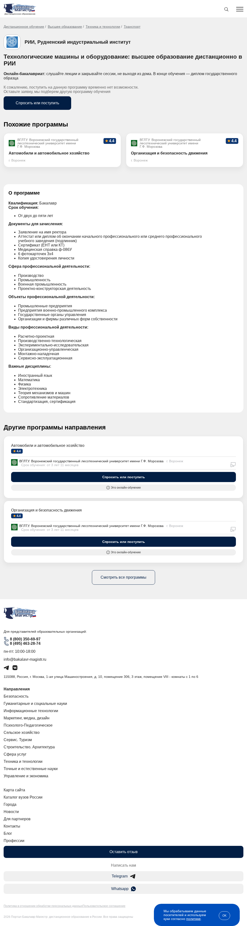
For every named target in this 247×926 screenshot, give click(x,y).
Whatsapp (120, 889)
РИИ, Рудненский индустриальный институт (78, 42)
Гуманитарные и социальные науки (35, 704)
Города (10, 804)
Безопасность (16, 696)
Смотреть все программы (123, 577)
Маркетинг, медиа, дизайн (26, 718)
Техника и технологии (103, 26)
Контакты (12, 826)
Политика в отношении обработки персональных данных (43, 906)
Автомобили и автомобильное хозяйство (47, 445)
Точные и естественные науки (31, 769)
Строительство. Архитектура (29, 747)
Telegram (120, 876)
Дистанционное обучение (24, 26)
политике (193, 919)
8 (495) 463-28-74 (25, 643)
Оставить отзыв (124, 852)
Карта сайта (14, 790)
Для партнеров (17, 819)
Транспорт (132, 26)
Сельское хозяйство (22, 732)
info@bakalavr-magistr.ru (25, 659)
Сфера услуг (15, 754)
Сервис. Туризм (18, 740)
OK (224, 915)
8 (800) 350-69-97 (25, 639)
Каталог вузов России (23, 797)
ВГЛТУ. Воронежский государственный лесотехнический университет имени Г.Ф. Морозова (91, 461)
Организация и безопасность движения (46, 510)
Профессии (14, 841)
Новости (11, 812)
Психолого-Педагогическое (28, 725)
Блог (8, 833)
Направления (17, 689)
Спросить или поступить (37, 103)
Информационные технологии (31, 711)
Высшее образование (65, 26)
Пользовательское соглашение (103, 906)
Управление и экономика (26, 776)
